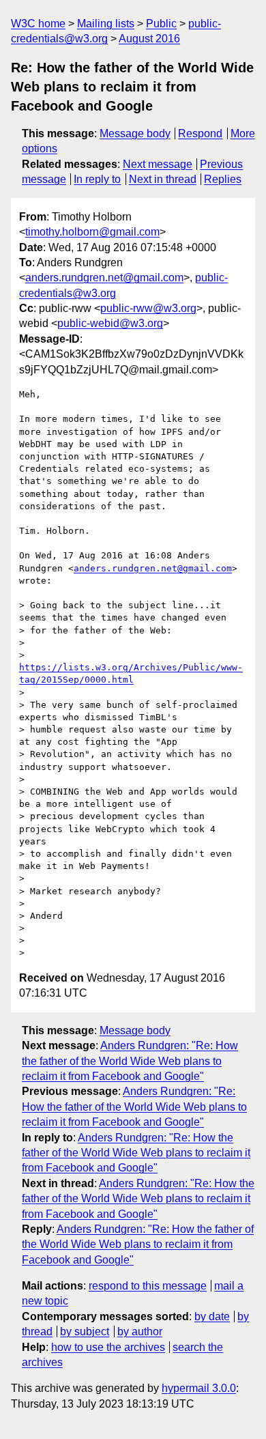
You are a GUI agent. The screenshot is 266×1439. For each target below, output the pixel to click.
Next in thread (162, 179)
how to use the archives (108, 1347)
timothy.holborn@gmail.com (92, 232)
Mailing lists (105, 23)
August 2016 (149, 38)
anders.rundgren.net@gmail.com (104, 277)
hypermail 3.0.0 (199, 1388)
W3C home (38, 23)
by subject (84, 1331)
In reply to (97, 179)
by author (139, 1331)
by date (212, 1316)
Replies (222, 179)
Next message (157, 164)
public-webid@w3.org (110, 323)
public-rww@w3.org (148, 308)
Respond (200, 133)
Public (161, 23)
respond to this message (148, 1286)
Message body (135, 133)
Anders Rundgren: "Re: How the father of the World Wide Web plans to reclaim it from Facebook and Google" (130, 1061)
